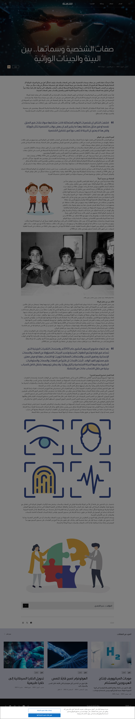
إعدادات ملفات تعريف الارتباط (44, 710)
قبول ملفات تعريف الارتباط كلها (44, 715)
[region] (67, 712)
